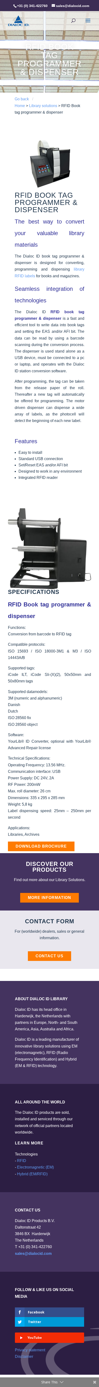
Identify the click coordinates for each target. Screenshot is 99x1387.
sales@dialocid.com (33, 1253)
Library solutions (43, 106)
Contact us (49, 956)
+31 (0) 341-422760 (32, 6)
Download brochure (41, 846)
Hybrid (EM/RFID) (32, 1174)
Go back (22, 99)
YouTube (34, 1337)
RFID (21, 1161)
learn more (29, 1143)
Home (20, 106)
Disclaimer (24, 1356)
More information (49, 898)
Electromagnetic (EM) (35, 1167)
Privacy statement (30, 1350)
